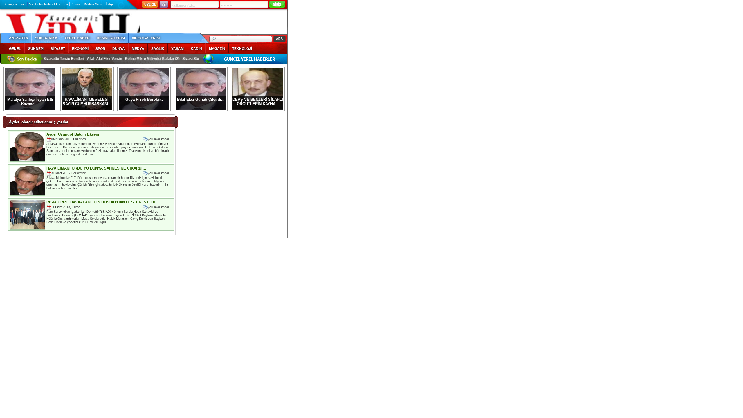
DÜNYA (118, 49)
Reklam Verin (93, 4)
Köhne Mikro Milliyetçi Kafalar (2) (140, 59)
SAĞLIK (157, 49)
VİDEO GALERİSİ (146, 38)
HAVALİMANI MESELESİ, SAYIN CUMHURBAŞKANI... (87, 101)
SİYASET (58, 49)
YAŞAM (177, 49)
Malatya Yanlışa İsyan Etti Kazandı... (30, 101)
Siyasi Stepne (181, 59)
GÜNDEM (36, 49)
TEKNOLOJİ (242, 49)
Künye (75, 4)
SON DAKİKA (46, 38)
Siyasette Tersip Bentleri (51, 59)
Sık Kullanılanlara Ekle (44, 4)
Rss (66, 4)
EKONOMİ (80, 49)
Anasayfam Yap (15, 4)
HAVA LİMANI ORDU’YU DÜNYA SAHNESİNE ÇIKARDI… (96, 168)
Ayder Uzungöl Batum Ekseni (72, 134)
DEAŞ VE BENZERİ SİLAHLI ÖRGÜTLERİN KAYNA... (257, 101)
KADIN (196, 49)
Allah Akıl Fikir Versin (92, 59)
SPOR (100, 49)
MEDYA (138, 49)
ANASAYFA (18, 38)
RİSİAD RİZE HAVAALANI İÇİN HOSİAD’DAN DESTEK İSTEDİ (100, 202)
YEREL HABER (77, 38)
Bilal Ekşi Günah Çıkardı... (201, 99)
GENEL (15, 49)
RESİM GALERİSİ (111, 38)
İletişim (111, 4)
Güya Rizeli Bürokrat (144, 99)
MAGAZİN (217, 49)
